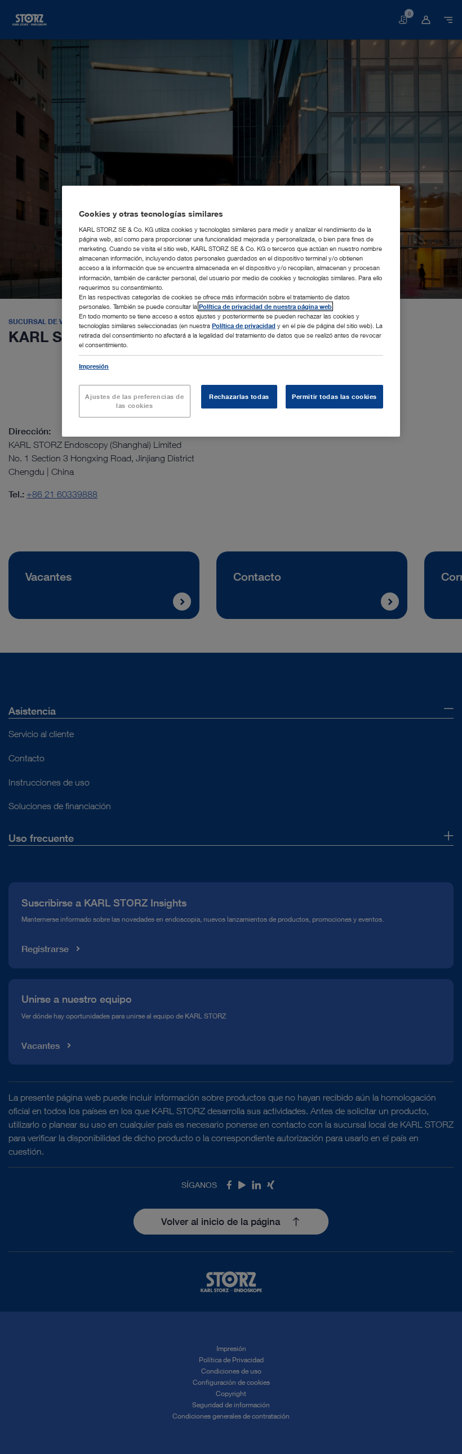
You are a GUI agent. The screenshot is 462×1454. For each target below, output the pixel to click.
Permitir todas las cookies (334, 396)
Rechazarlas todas (239, 396)
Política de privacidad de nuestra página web (265, 306)
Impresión (94, 366)
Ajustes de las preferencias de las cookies (134, 401)
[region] (231, 311)
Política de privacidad (244, 325)
